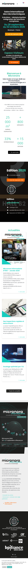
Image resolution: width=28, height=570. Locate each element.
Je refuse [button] (4, 567)
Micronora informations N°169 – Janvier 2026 (12, 270)
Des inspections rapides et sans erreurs (13, 322)
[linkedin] (15, 554)
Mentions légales (14, 556)
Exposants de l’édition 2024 (17, 213)
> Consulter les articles (7, 495)
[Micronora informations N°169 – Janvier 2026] (14, 233)
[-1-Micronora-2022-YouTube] (14, 86)
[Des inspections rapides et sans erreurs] (14, 300)
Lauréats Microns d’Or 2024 (17, 210)
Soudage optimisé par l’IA (13, 367)
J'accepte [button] (9, 567)
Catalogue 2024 (14, 207)
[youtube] (12, 554)
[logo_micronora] (8, 3)
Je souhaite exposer (15, 175)
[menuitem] (23, 3)
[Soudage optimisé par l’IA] (14, 345)
